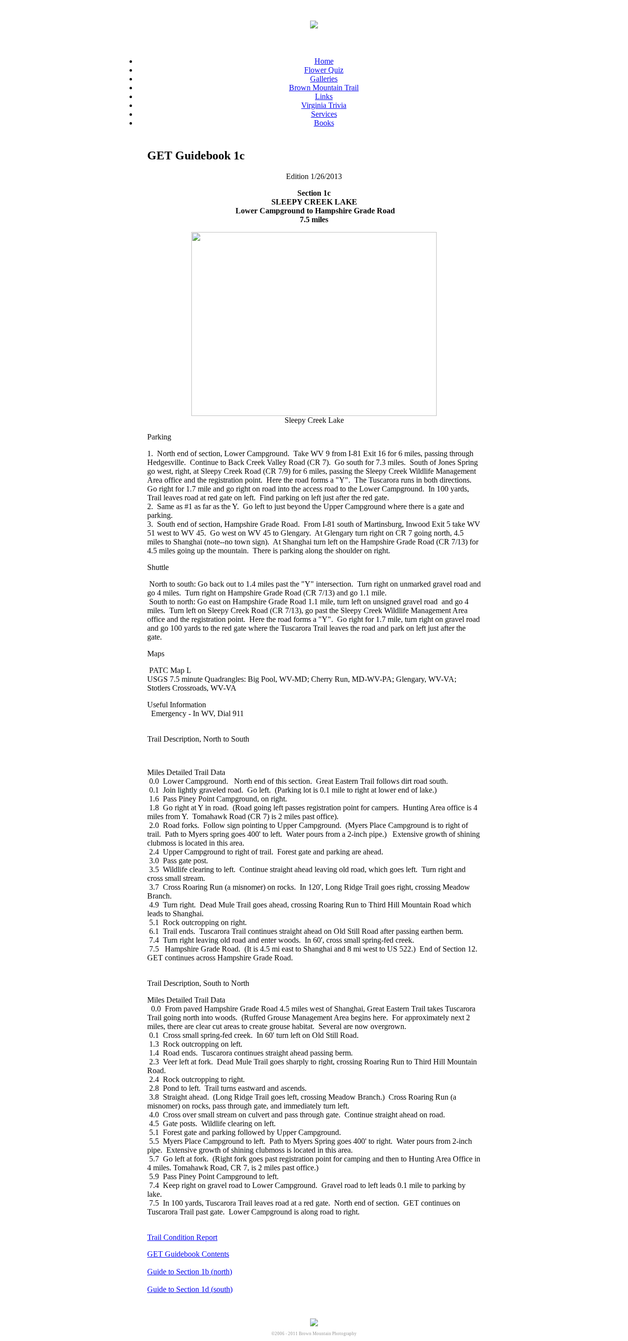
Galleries (324, 79)
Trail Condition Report (182, 1237)
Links (324, 96)
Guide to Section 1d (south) (190, 1289)
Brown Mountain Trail (324, 87)
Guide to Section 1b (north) (189, 1271)
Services (324, 114)
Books (324, 123)
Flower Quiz (323, 70)
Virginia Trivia (323, 105)
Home (324, 61)
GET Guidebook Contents (188, 1254)
